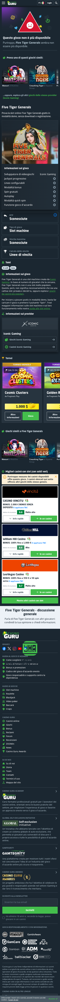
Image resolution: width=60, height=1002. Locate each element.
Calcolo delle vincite (19, 251)
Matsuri (10, 85)
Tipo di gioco (15, 227)
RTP (11, 215)
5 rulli (5, 268)
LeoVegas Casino (14, 574)
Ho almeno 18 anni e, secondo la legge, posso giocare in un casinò (28, 918)
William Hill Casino (14, 539)
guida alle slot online (39, 308)
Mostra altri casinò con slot (30, 600)
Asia (13, 268)
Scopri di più (13, 999)
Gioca (30, 416)
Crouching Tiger (40, 86)
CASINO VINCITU (13, 500)
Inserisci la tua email (14, 900)
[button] (55, 215)
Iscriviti (30, 910)
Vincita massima (17, 239)
